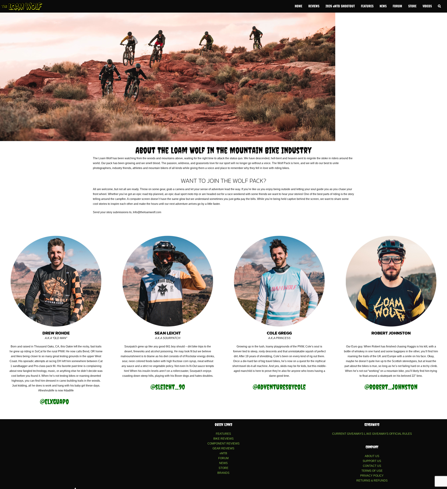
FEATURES (223, 433)
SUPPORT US (372, 460)
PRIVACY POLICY (372, 475)
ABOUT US (372, 456)
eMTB (223, 453)
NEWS (223, 463)
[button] (439, 5)
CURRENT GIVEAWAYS (347, 433)
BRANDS (223, 472)
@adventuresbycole (279, 387)
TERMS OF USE (372, 470)
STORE (223, 467)
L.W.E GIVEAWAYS (376, 433)
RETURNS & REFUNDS (372, 480)
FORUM (223, 458)
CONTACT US (372, 465)
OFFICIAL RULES (400, 433)
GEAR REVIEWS (223, 448)
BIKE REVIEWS (223, 438)
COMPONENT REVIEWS (223, 443)
